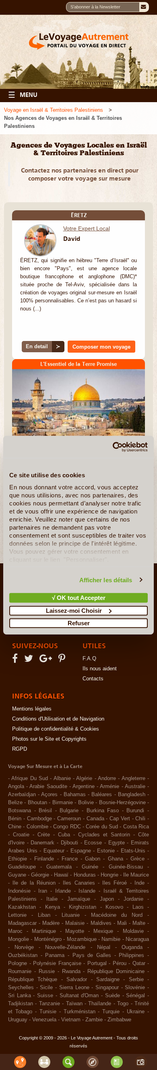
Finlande (44, 859)
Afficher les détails (105, 579)
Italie (52, 899)
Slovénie (135, 987)
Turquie (111, 1012)
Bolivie (86, 802)
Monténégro (48, 939)
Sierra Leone (74, 987)
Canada (95, 818)
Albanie (62, 778)
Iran (42, 891)
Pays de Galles (91, 955)
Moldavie (133, 931)
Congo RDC (67, 827)
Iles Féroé (114, 883)
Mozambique (82, 939)
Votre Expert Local (86, 228)
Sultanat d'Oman (79, 995)
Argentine (83, 786)
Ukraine (136, 1012)
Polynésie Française (57, 963)
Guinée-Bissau (126, 867)
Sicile (46, 987)
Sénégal (135, 995)
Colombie (37, 827)
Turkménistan (79, 1012)
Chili (140, 818)
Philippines (131, 955)
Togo (122, 1003)
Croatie (21, 835)
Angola (16, 786)
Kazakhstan (22, 907)
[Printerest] (63, 660)
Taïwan (74, 1003)
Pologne (17, 963)
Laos (138, 907)
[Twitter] (29, 660)
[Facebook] (16, 660)
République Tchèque (32, 979)
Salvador (76, 979)
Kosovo (114, 907)
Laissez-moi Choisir (74, 610)
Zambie (94, 1020)
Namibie (110, 939)
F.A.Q (89, 658)
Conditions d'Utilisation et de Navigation (58, 719)
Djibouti (69, 843)
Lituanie (71, 915)
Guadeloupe (22, 867)
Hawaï (61, 875)
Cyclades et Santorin (104, 835)
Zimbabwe (119, 1020)
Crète (43, 835)
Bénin (14, 818)
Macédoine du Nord (117, 915)
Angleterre (133, 778)
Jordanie (133, 899)
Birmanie (62, 802)
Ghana (115, 859)
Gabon (92, 859)
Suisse (45, 995)
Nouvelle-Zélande (65, 947)
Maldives (101, 923)
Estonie (106, 851)
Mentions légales (32, 709)
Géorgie (40, 875)
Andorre (107, 778)
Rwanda (71, 971)
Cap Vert (119, 818)
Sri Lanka (19, 995)
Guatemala (59, 867)
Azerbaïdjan (22, 794)
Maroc (15, 931)
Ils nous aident (100, 669)
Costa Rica (136, 827)
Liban (44, 915)
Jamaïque (78, 899)
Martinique (44, 931)
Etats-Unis (133, 851)
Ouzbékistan (22, 955)
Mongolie (18, 939)
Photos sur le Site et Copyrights (49, 739)
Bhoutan (37, 802)
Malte (138, 923)
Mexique (103, 931)
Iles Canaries (79, 883)
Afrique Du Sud (29, 778)
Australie (135, 786)
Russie (47, 971)
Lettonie (17, 915)
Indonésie (19, 891)
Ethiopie (17, 859)
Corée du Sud (102, 827)
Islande (86, 891)
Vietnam (71, 1020)
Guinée (90, 867)
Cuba (64, 835)
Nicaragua (137, 939)
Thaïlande (99, 1003)
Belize (15, 802)
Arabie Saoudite (48, 786)
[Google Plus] (46, 660)
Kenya (52, 907)
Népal (103, 947)
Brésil (45, 810)
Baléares (101, 794)
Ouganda (132, 947)
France (70, 859)
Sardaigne (108, 979)
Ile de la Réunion (34, 883)
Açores (49, 794)
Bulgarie (69, 810)
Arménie (109, 786)
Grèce (137, 859)
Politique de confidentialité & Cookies (55, 729)
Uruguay (17, 1020)
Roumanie (19, 971)
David (71, 238)
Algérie (84, 778)
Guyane (17, 875)
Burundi (135, 810)
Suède (112, 995)
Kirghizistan (82, 907)
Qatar (138, 963)
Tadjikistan (20, 1003)
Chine (14, 827)
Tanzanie (49, 1003)
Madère (51, 923)
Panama (54, 955)
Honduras (85, 875)
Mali (122, 923)
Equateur (53, 851)
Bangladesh (131, 794)
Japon (107, 899)
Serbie (136, 979)
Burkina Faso (103, 810)
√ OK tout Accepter (78, 597)
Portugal (97, 963)
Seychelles (21, 987)
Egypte (116, 843)
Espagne (80, 851)
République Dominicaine (116, 971)
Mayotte (74, 931)
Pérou (119, 963)
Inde (139, 883)
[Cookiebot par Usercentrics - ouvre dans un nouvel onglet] (113, 447)
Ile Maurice (136, 875)
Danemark (42, 843)
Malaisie (75, 923)
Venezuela (44, 1020)
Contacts (93, 679)
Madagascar (22, 923)
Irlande (63, 891)
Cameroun (69, 818)
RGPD (19, 749)
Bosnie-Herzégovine (122, 802)
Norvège (24, 947)
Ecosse (93, 843)
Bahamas (75, 794)
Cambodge (39, 818)
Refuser (79, 623)
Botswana (19, 810)
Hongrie (109, 875)
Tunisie (47, 1012)
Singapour (107, 987)
